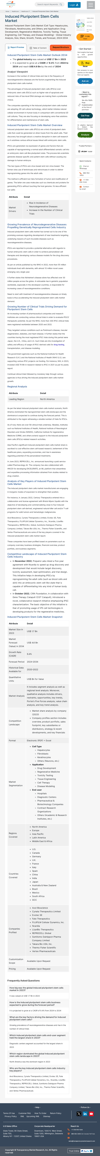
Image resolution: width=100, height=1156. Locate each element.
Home (7, 11)
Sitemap (46, 1116)
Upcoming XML (32, 1116)
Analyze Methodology (85, 135)
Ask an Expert (85, 82)
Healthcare (15, 11)
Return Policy (55, 1113)
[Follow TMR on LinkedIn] (85, 1113)
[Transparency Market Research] (10, 4)
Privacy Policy (11, 1116)
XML (22, 1116)
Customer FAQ (24, 1113)
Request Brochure (61, 47)
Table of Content (39, 48)
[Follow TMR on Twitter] (79, 1113)
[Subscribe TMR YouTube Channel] (91, 1113)
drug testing (59, 344)
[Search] (61, 4)
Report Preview (17, 47)
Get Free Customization (85, 116)
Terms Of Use (9, 1113)
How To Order (40, 1113)
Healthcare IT (25, 11)
